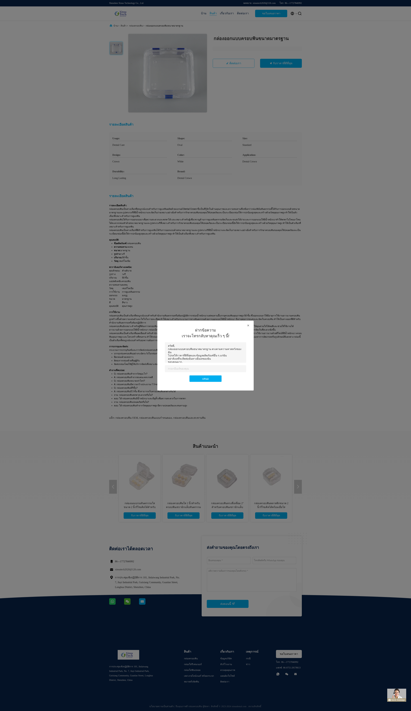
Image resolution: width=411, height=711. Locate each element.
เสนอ (205, 378)
